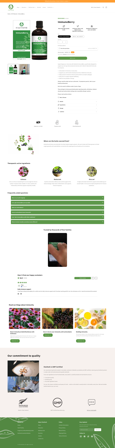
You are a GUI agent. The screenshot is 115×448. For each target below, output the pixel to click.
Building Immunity (81, 332)
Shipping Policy (62, 433)
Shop (39, 425)
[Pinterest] (92, 436)
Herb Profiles (21, 428)
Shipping (64, 54)
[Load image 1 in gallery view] (13, 69)
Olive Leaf (91, 179)
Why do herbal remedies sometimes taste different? (24, 222)
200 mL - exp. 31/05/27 (78, 36)
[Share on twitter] (21, 294)
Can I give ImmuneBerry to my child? (21, 202)
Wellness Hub (41, 430)
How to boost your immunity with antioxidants (57, 332)
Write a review (83, 278)
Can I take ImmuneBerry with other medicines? (23, 217)
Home (9, 14)
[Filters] (92, 278)
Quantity (59, 39)
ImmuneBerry (21, 14)
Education (40, 428)
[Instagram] (80, 436)
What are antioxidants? (17, 207)
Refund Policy (62, 430)
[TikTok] (88, 436)
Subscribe (98, 429)
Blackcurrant (57, 179)
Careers (40, 436)
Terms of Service (63, 436)
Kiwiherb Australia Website (24, 433)
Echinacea (23, 179)
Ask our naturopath (91, 410)
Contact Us (40, 438)
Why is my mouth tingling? (18, 198)
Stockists (40, 433)
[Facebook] (84, 436)
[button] (18, 7)
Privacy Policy (62, 428)
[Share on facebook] (18, 294)
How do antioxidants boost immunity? (21, 212)
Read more (14, 340)
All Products (14, 14)
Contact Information (64, 425)
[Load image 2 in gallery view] (24, 69)
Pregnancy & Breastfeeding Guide (26, 430)
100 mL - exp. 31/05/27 (64, 36)
